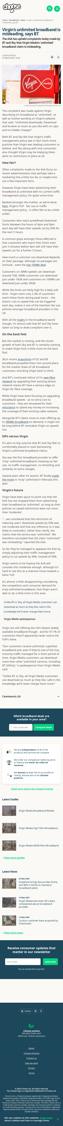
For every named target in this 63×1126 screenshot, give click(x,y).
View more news (13, 932)
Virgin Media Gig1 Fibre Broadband (38, 828)
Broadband (14, 20)
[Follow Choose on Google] (52, 57)
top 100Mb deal (36, 265)
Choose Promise (31, 1053)
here (5, 206)
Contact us (31, 1058)
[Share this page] (58, 57)
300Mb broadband (17, 422)
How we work (31, 1063)
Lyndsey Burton (9, 55)
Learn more (46, 1117)
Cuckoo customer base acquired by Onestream (38, 922)
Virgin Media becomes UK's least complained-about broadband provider (37, 903)
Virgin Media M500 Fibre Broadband (39, 845)
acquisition (25, 359)
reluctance (8, 407)
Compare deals (43, 727)
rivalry (21, 320)
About (31, 1048)
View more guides (14, 857)
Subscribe (50, 961)
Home (4, 20)
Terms (32, 1073)
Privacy (31, 1068)
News (23, 20)
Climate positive (31, 1030)
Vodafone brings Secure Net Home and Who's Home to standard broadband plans (38, 885)
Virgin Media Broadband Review (36, 810)
